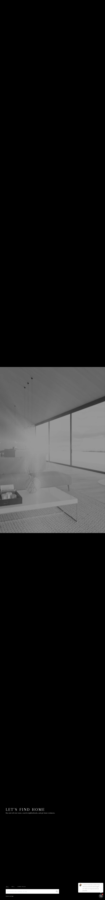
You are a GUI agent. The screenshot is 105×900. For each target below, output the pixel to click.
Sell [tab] (13, 886)
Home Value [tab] (22, 886)
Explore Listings (9, 896)
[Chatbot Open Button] (101, 896)
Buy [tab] (7, 886)
